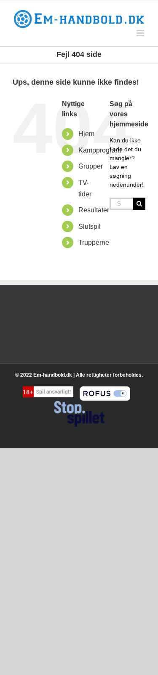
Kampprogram (99, 150)
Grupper (90, 166)
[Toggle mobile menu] (141, 33)
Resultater (93, 210)
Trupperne (93, 242)
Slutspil (89, 226)
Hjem (86, 133)
